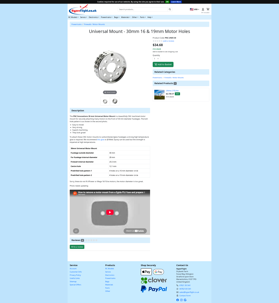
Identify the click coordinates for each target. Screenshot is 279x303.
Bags (107, 281)
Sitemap (73, 281)
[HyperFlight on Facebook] (178, 300)
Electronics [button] (93, 17)
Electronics (109, 275)
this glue (100, 139)
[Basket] (208, 9)
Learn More (176, 2)
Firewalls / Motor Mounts (94, 24)
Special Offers (75, 284)
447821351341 (185, 289)
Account (73, 268)
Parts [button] (142, 17)
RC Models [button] (72, 17)
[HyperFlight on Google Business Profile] (185, 300)
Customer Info (76, 272)
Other (107, 291)
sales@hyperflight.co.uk (189, 292)
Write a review (77, 247)
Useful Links (75, 278)
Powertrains (76, 24)
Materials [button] (125, 17)
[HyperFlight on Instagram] (181, 300)
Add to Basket (164, 64)
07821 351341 (185, 285)
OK (167, 2)
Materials (109, 284)
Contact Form (185, 295)
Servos (108, 272)
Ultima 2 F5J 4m (172, 90)
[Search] (170, 9)
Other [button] (134, 17)
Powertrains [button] (106, 17)
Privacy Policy (75, 275)
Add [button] (177, 94)
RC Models (109, 268)
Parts (107, 288)
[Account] (203, 9)
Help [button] (149, 17)
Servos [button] (83, 17)
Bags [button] (116, 17)
